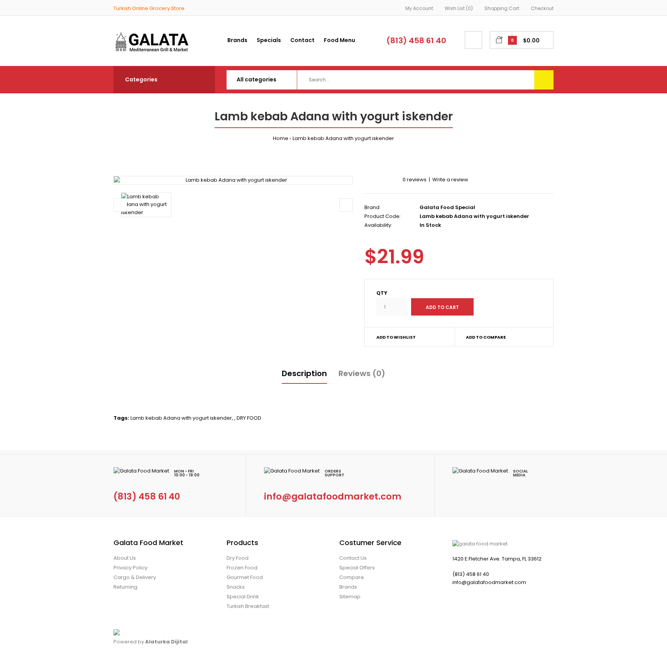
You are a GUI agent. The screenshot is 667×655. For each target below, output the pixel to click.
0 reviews (415, 179)
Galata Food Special (447, 207)
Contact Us (353, 558)
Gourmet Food (245, 577)
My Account (419, 8)
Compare (351, 577)
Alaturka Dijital (166, 641)
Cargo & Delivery (134, 577)
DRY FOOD (249, 418)
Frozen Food (242, 567)
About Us (124, 558)
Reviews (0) (362, 373)
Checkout (542, 8)
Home (280, 138)
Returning (125, 587)
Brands (348, 587)
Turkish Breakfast (248, 606)
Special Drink (243, 596)
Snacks (236, 587)
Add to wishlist (396, 337)
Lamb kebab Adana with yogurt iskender (343, 138)
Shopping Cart (501, 8)
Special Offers (357, 567)
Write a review (450, 179)
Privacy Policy (130, 567)
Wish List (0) (459, 8)
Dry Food (238, 558)
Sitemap (350, 596)
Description (304, 373)
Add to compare (486, 337)
